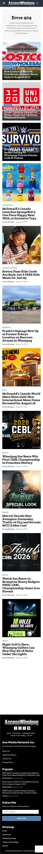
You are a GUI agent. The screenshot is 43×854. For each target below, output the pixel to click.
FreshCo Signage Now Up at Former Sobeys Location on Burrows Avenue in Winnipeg (20, 335)
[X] (24, 728)
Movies (5, 512)
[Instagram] (20, 728)
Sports (5, 453)
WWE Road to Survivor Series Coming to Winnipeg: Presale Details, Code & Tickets (19, 791)
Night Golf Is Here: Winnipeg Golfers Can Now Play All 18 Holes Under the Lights (18, 649)
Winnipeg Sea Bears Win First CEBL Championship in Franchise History (21, 459)
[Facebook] (15, 728)
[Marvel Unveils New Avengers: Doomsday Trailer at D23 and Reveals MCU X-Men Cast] (21, 489)
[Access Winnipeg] (21, 722)
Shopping (8, 105)
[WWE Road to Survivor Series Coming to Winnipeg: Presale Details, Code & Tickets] (21, 142)
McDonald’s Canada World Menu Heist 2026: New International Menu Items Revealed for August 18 (21, 398)
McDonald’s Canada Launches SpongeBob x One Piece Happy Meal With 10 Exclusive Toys (19, 213)
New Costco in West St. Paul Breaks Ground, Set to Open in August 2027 (20, 783)
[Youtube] (28, 728)
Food (4, 390)
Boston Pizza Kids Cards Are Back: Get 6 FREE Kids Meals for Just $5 (21, 275)
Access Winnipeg (8, 222)
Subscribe (21, 818)
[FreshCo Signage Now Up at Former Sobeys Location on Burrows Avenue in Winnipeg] (21, 304)
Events (7, 145)
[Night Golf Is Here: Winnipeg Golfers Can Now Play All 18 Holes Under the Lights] (21, 618)
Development (9, 67)
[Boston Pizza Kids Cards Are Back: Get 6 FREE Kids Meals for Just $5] (21, 245)
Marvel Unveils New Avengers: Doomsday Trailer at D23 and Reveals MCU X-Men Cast (21, 520)
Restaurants (7, 205)
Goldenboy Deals (9, 268)
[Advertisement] (21, 684)
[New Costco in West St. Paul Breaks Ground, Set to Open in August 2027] (21, 61)
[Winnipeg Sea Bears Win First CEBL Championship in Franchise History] (21, 430)
